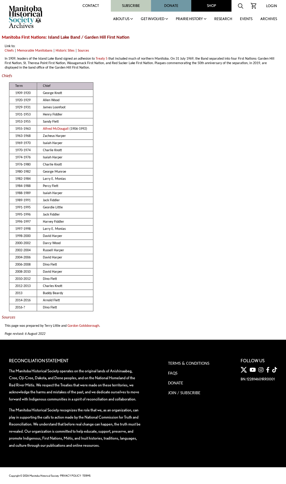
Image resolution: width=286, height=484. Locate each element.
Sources (83, 50)
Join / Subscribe (184, 393)
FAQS (172, 373)
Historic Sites (65, 50)
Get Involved (152, 19)
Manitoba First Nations (24, 37)
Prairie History (189, 19)
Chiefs (9, 50)
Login (271, 6)
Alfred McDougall (56, 129)
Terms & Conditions (188, 363)
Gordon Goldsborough (83, 326)
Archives (268, 19)
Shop (211, 6)
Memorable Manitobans (34, 50)
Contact (90, 6)
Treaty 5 (101, 59)
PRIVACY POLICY (70, 475)
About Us (121, 19)
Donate (171, 6)
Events (246, 19)
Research (223, 19)
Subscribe (131, 6)
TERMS (86, 475)
